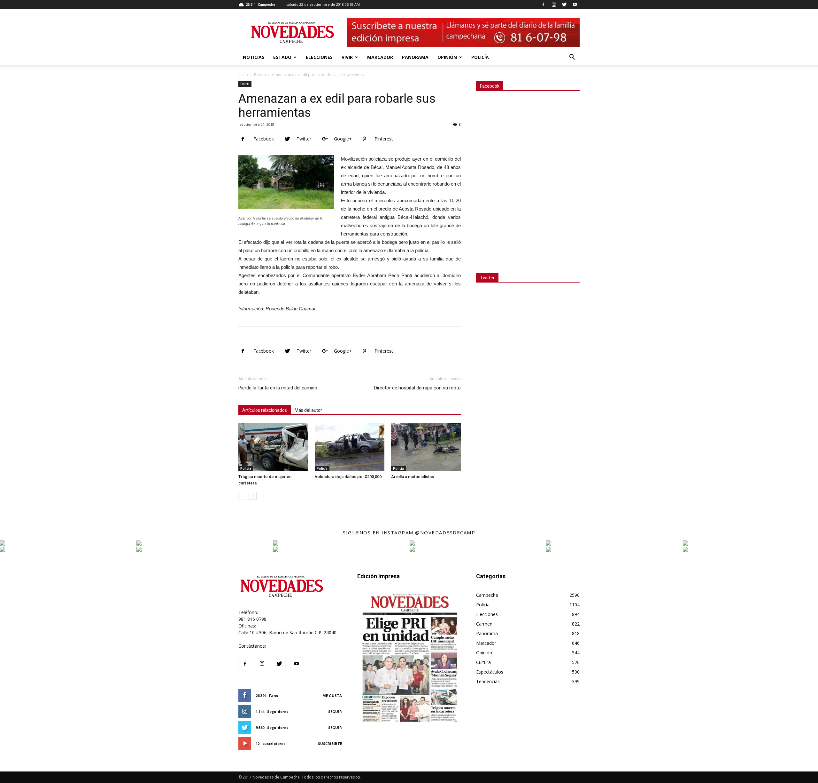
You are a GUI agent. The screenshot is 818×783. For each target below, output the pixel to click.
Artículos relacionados (264, 410)
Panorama (415, 57)
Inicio (243, 74)
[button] (572, 58)
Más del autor (308, 410)
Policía (480, 57)
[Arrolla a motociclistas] (426, 447)
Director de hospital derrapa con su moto (417, 388)
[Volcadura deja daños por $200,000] (349, 447)
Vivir (347, 57)
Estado (282, 57)
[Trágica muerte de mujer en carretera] (273, 447)
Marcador (380, 57)
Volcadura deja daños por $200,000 (348, 476)
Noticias (253, 57)
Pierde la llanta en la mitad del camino (277, 388)
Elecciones (319, 57)
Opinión (447, 57)
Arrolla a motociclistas (412, 476)
